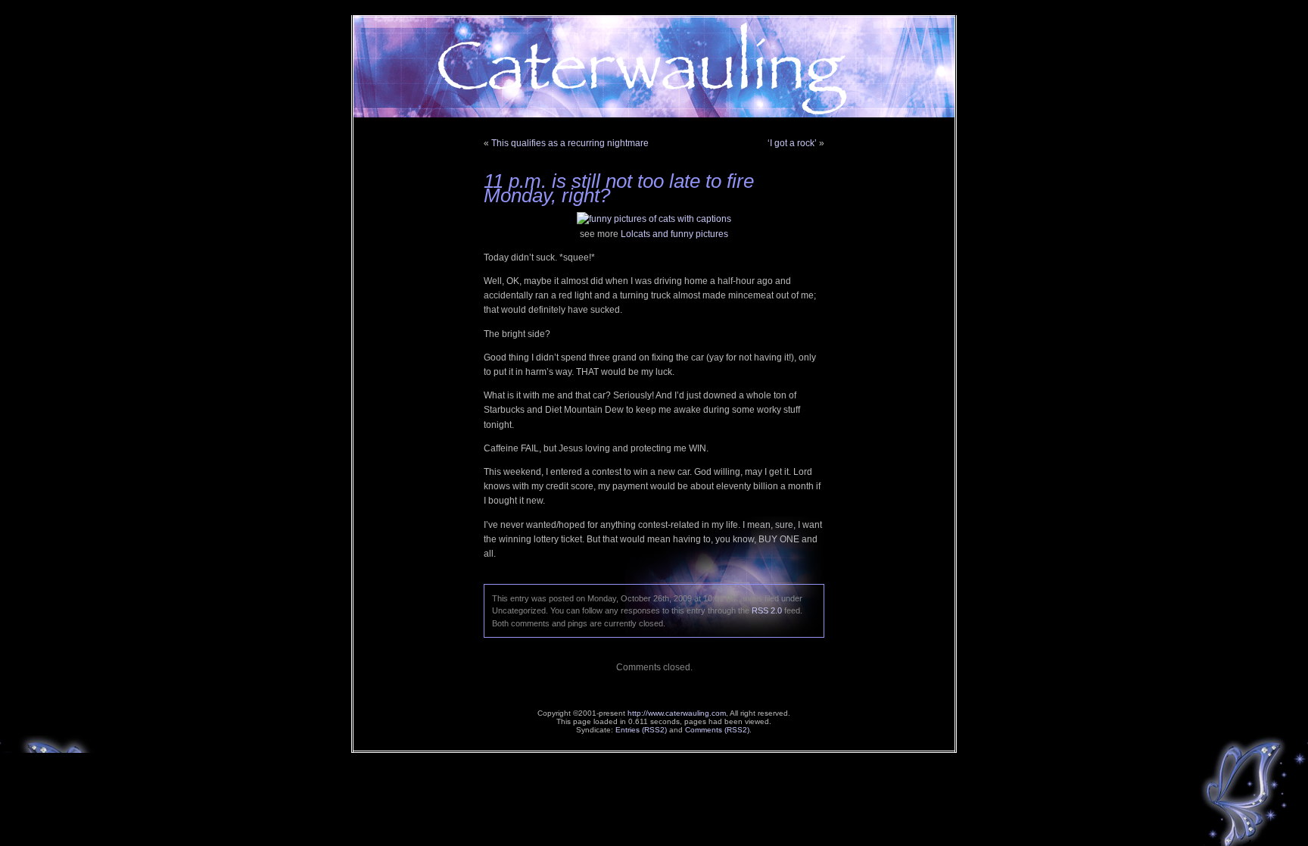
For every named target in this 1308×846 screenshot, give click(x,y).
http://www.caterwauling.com (677, 713)
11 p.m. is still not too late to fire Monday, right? (619, 188)
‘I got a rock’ (792, 143)
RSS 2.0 (767, 610)
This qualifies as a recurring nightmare (570, 143)
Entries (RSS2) (641, 730)
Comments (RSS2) (717, 730)
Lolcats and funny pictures (674, 234)
